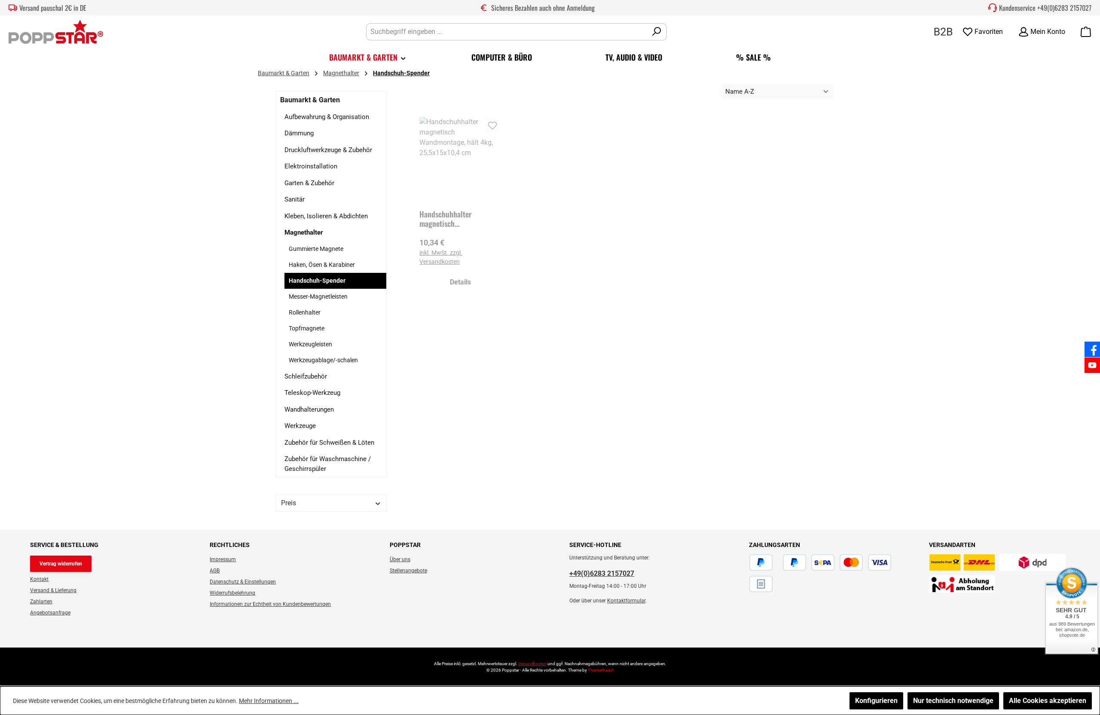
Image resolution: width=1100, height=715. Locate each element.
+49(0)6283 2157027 (1064, 8)
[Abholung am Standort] (962, 584)
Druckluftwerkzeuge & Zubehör (328, 150)
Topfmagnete (306, 328)
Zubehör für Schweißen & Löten (329, 442)
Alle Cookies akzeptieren (1047, 701)
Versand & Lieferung (53, 590)
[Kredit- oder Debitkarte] (865, 562)
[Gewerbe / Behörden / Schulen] (943, 31)
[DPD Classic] (1032, 562)
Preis (288, 503)
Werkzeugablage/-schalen (323, 360)
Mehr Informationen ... (269, 700)
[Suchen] (657, 31)
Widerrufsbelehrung (232, 593)
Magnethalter (303, 232)
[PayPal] (761, 562)
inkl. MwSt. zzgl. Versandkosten (440, 257)
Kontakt (39, 579)
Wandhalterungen (309, 409)
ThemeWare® (601, 670)
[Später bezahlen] (794, 562)
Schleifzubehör (305, 376)
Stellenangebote (408, 571)
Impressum (223, 559)
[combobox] (506, 31)
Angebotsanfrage (50, 613)
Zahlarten (41, 602)
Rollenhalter (305, 312)
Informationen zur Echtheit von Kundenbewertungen (270, 604)
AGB (215, 571)
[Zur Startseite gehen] (56, 32)
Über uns (400, 559)
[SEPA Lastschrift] (823, 562)
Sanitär (294, 199)
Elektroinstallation (310, 166)
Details (460, 282)
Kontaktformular (626, 601)
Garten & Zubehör (309, 183)
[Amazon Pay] (777, 562)
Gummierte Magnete (316, 248)
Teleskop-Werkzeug (312, 393)
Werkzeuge (300, 426)
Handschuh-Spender (317, 280)
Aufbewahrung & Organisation (326, 117)
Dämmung (299, 133)
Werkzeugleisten (310, 344)
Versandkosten (532, 663)
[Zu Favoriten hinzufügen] (492, 125)
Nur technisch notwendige (953, 701)
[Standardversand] (962, 562)
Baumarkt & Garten (310, 100)
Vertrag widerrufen (61, 564)
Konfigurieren (876, 701)
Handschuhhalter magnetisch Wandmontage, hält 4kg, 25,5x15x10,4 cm (456, 218)
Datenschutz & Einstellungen (243, 582)
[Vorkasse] (896, 562)
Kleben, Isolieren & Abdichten (326, 216)
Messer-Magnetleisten (318, 296)
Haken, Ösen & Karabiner (322, 264)
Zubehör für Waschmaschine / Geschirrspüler (327, 464)
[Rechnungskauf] (761, 584)
